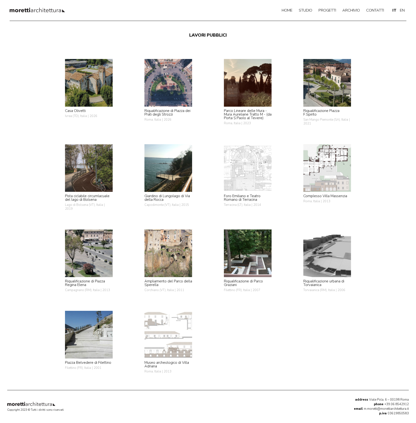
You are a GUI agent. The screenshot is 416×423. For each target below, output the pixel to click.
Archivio (351, 10)
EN (402, 10)
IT (394, 10)
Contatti (375, 10)
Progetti (327, 10)
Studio (305, 10)
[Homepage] (37, 10)
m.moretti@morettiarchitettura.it (381, 409)
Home (287, 10)
